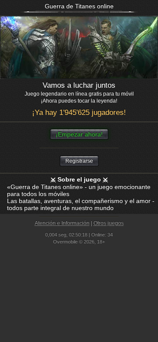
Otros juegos (108, 223)
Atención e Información (62, 223)
